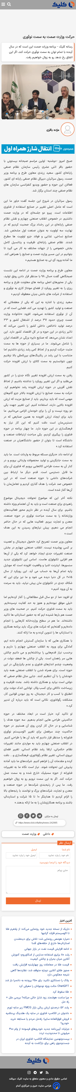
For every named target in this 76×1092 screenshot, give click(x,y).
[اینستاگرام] (29, 1073)
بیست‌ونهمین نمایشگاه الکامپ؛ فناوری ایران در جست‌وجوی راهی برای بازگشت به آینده (43, 1041)
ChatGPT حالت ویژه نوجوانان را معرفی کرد (44, 986)
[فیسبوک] (27, 816)
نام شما (66, 850)
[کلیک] (63, 4)
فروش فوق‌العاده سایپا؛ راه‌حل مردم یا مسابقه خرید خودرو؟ (39, 1021)
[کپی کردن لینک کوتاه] (38, 822)
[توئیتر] (33, 816)
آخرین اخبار (66, 921)
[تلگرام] (39, 816)
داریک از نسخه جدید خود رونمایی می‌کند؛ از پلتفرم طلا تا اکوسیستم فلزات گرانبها (38, 931)
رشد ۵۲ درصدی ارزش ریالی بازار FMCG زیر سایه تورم (38, 1008)
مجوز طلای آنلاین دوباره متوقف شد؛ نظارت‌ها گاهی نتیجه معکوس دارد (40, 972)
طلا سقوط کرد (61, 992)
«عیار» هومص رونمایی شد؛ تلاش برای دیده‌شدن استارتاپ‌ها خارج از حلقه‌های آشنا (42, 941)
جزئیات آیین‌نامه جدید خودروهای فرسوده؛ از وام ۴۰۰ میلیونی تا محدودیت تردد (39, 1031)
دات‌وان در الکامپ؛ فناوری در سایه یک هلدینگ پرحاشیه (37, 1013)
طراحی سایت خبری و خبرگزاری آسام (33, 1086)
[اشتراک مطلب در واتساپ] (20, 816)
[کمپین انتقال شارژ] (38, 149)
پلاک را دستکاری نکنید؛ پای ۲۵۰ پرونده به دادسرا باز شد (37, 980)
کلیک (19, 1079)
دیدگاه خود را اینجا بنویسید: (54, 863)
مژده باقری (52, 130)
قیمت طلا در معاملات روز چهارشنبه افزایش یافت (41, 965)
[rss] (47, 1073)
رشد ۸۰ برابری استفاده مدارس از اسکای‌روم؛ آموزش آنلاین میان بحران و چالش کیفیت (40, 957)
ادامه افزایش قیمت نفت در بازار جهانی (46, 949)
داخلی (47, 834)
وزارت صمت (29, 834)
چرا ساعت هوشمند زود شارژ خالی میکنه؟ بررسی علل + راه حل (37, 1000)
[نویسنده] (68, 130)
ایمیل (34, 850)
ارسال (38, 901)
